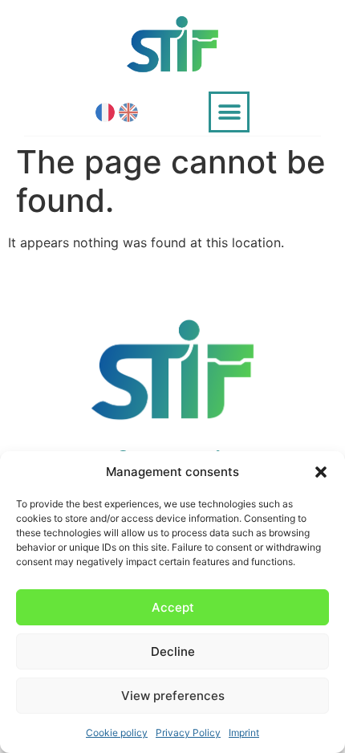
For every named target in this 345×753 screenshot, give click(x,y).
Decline (173, 651)
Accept (173, 607)
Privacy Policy (188, 733)
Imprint (244, 733)
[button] (321, 472)
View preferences (173, 695)
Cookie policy (117, 733)
